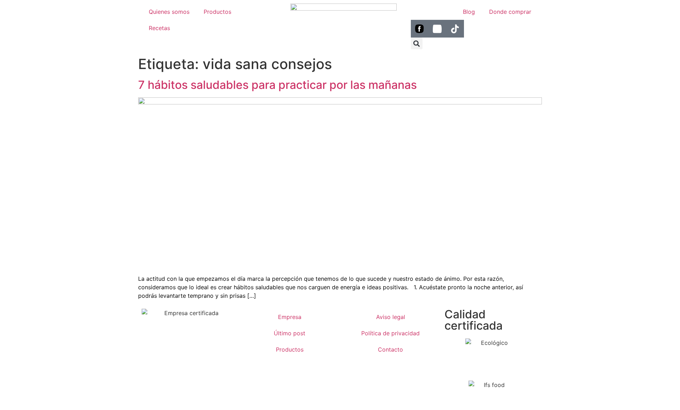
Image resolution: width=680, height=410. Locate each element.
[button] (417, 43)
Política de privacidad (390, 333)
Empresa (289, 316)
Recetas (159, 28)
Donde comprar (510, 11)
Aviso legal (390, 316)
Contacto (390, 349)
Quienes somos (169, 11)
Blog (469, 11)
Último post (289, 333)
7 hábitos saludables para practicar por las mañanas (277, 85)
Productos (217, 11)
